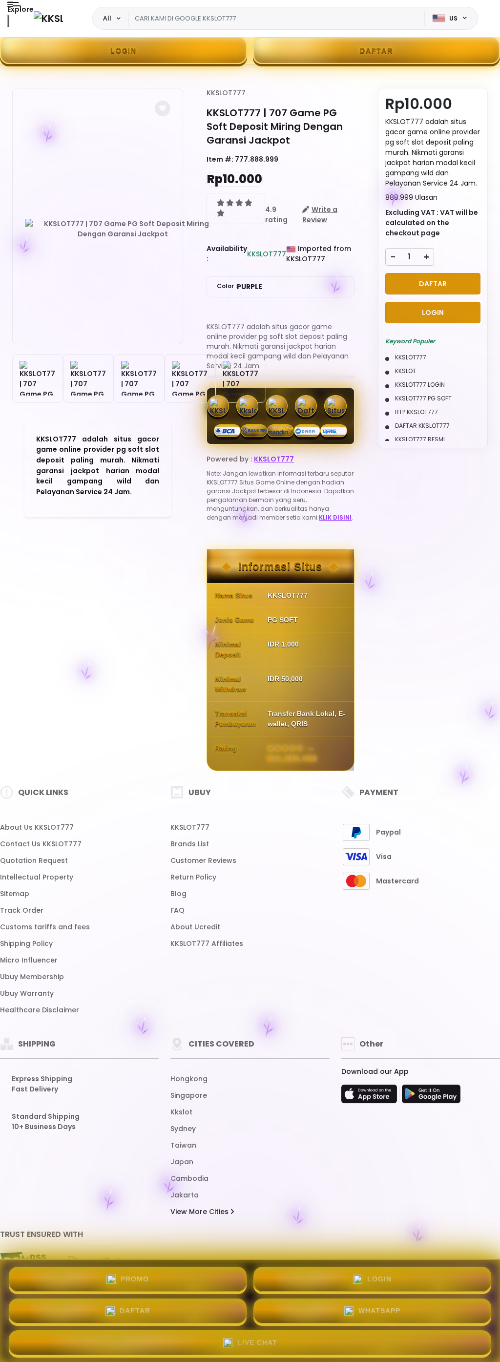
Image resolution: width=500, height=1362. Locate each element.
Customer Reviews (203, 860)
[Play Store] (431, 1097)
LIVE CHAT (257, 1342)
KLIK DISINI (335, 517)
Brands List (189, 844)
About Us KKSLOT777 (37, 827)
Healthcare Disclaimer (39, 1010)
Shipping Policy (26, 943)
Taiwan (183, 1145)
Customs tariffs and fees (45, 927)
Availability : (227, 254)
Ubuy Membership (32, 977)
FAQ (177, 910)
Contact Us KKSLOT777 (41, 844)
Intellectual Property (36, 877)
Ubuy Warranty (27, 993)
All (107, 18)
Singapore (188, 1095)
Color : (239, 287)
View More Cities (200, 1211)
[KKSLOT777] (48, 18)
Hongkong (189, 1079)
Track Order (21, 910)
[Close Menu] (8, 21)
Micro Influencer (29, 960)
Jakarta (184, 1195)
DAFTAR (376, 50)
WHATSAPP (379, 1311)
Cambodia (189, 1178)
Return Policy (193, 877)
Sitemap (14, 894)
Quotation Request (34, 860)
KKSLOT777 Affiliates (206, 943)
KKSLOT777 (226, 93)
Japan (181, 1162)
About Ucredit (195, 927)
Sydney (183, 1128)
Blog (178, 894)
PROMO (135, 1279)
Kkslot (181, 1112)
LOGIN (123, 50)
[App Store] (370, 1097)
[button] (162, 108)
